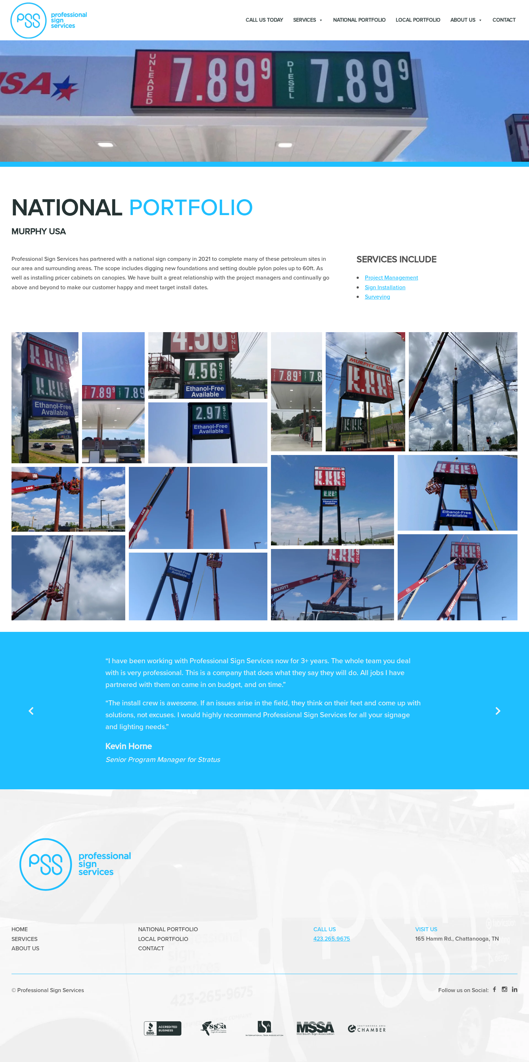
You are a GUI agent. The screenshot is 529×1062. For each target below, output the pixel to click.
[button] (45, 397)
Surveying (377, 297)
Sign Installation (385, 287)
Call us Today (264, 20)
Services (304, 20)
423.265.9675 (331, 938)
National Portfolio (359, 20)
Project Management (391, 277)
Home (20, 929)
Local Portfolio (418, 20)
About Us (463, 20)
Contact (504, 20)
